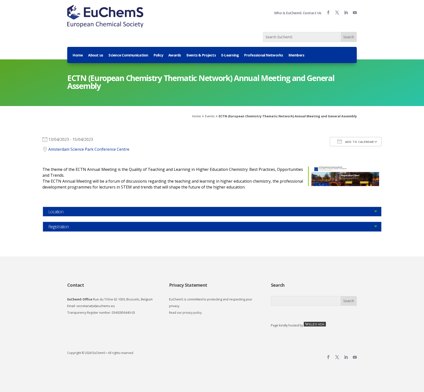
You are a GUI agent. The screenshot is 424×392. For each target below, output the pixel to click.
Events (210, 116)
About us (95, 55)
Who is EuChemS (288, 13)
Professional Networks (263, 55)
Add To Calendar (359, 142)
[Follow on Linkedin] (344, 12)
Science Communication (128, 55)
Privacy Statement (188, 285)
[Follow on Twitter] (335, 12)
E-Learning (230, 55)
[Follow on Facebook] (326, 12)
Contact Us (312, 13)
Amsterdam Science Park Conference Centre (88, 149)
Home (78, 55)
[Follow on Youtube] (353, 12)
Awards (174, 55)
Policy (158, 55)
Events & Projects (201, 55)
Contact (75, 285)
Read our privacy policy (185, 313)
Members (297, 55)
